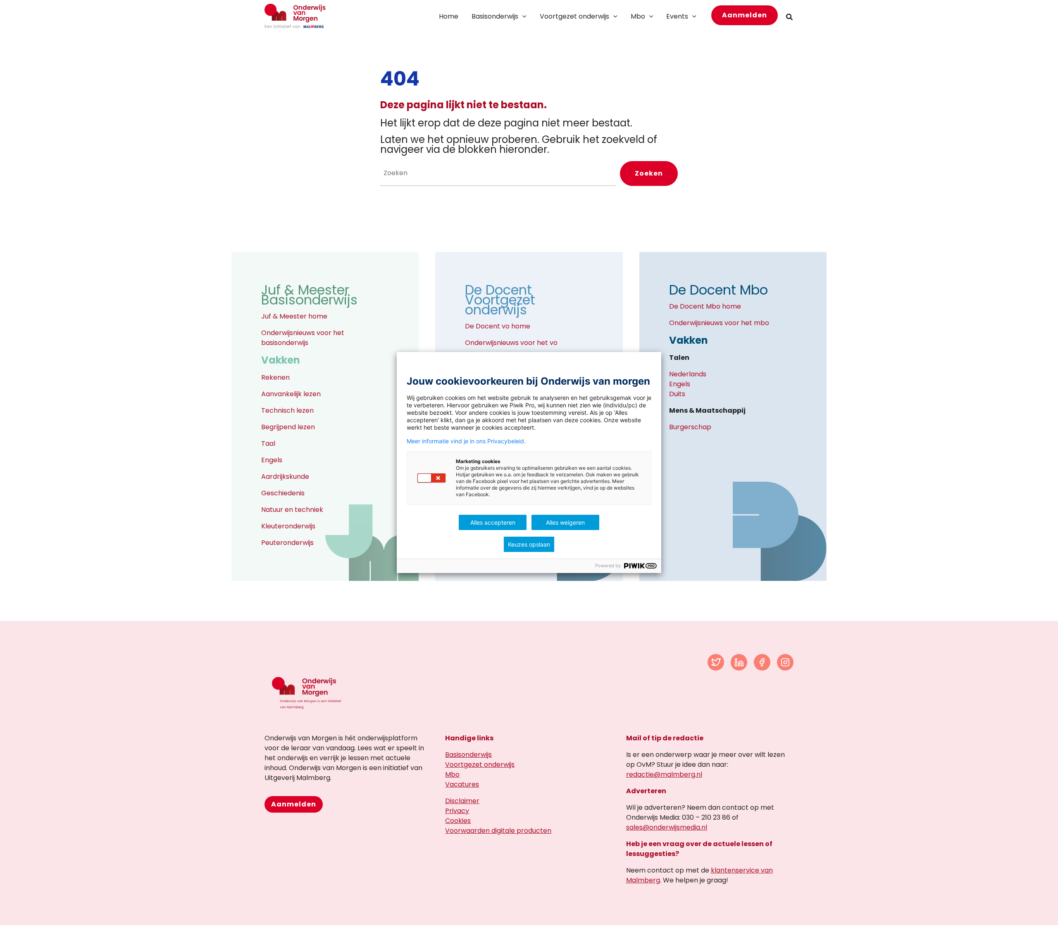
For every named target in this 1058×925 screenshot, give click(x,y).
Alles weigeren (565, 522)
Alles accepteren (492, 522)
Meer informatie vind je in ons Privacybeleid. (466, 441)
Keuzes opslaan (529, 544)
